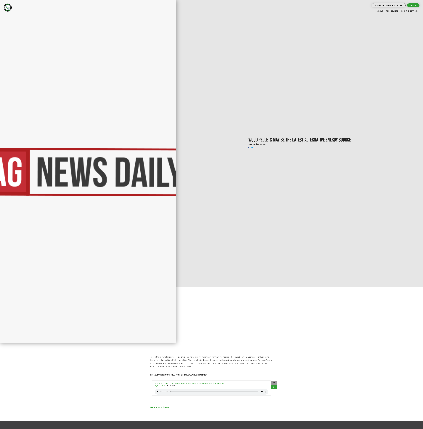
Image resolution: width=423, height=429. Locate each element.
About (380, 11)
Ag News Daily (160, 386)
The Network (392, 11)
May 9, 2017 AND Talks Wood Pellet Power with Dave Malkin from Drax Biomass (189, 383)
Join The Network (409, 11)
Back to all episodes (159, 407)
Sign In (413, 5)
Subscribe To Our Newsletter (388, 5)
